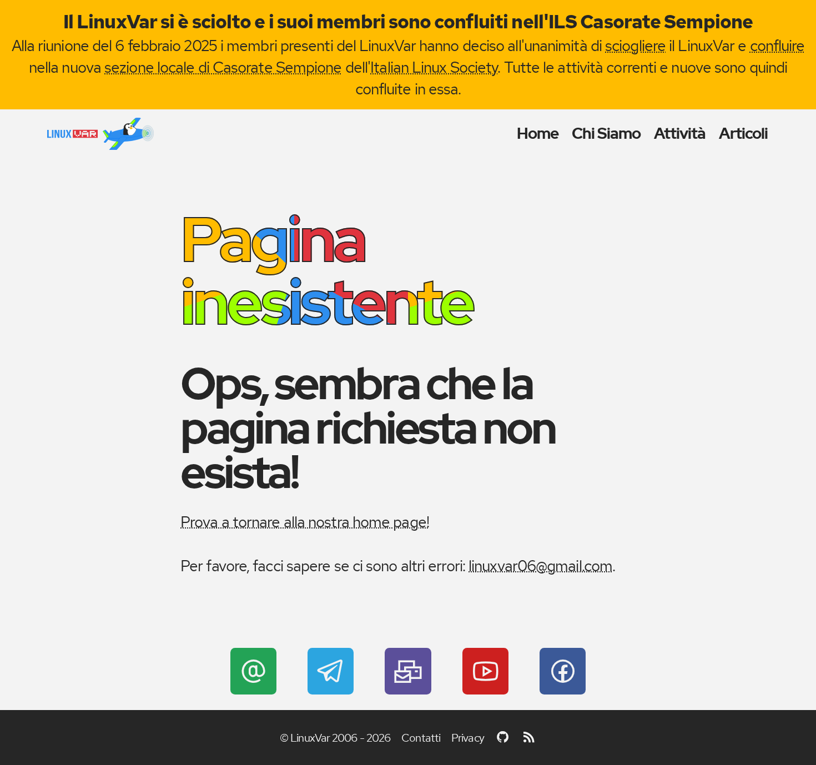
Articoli (743, 133)
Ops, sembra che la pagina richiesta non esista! (367, 428)
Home (537, 133)
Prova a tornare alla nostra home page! (304, 522)
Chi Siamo (606, 133)
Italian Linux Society (433, 67)
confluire (777, 46)
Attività (680, 133)
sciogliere (635, 46)
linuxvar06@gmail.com (540, 566)
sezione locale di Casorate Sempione (223, 67)
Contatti (420, 738)
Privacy (467, 738)
